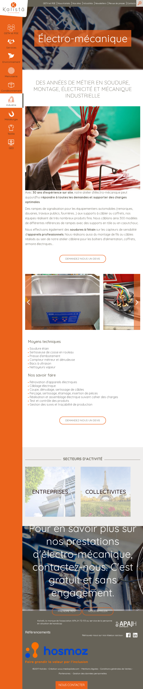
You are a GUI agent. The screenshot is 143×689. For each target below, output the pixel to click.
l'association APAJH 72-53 (72, 620)
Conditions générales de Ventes (115, 668)
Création (53, 668)
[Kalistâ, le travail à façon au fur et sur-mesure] (14, 8)
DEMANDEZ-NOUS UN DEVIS (82, 258)
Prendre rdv (67, 611)
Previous (28, 302)
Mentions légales (89, 668)
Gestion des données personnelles (90, 673)
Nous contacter (72, 685)
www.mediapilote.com (68, 668)
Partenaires (65, 673)
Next (137, 302)
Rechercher (139, 3)
